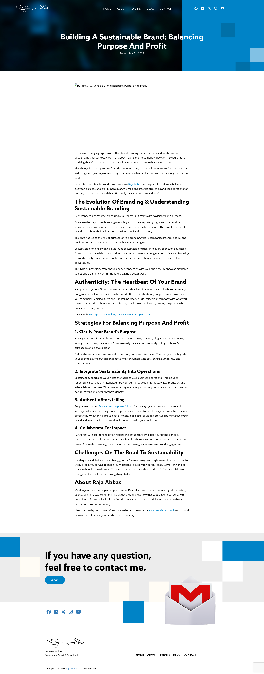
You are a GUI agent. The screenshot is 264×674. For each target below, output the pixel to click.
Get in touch (167, 510)
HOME (107, 8)
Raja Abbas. (72, 668)
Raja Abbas (134, 184)
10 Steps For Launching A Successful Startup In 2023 (119, 314)
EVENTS (136, 8)
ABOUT (121, 8)
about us (154, 510)
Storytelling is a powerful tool (116, 406)
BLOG (150, 8)
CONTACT (165, 8)
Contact (54, 579)
